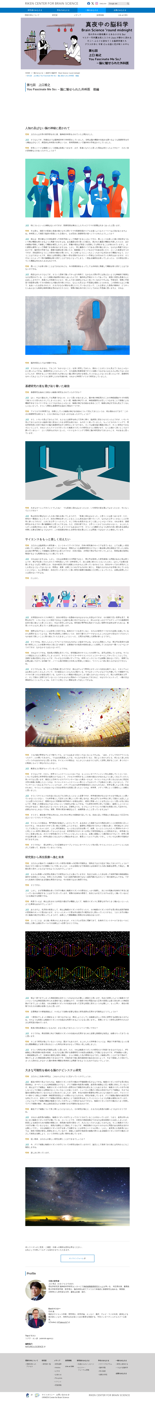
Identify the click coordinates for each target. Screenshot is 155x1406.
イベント (58, 1382)
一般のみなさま (91, 10)
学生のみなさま (63, 10)
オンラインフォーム (76, 1258)
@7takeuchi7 (62, 1322)
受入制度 (102, 1371)
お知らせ (58, 1374)
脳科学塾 (102, 1367)
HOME (27, 73)
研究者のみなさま (35, 10)
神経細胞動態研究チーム (93, 1286)
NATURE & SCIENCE (34, 1347)
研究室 (55, 15)
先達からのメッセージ (86, 1364)
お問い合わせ (61, 1395)
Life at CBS (123, 15)
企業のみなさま (120, 10)
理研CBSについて (32, 15)
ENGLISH (103, 4)
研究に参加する (122, 1364)
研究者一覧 (47, 1364)
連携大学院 (103, 1374)
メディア (77, 15)
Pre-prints (58, 1378)
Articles (57, 1367)
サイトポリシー (48, 1395)
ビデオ (57, 1371)
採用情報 (100, 15)
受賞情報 (58, 1385)
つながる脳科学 (122, 1367)
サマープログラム (105, 1364)
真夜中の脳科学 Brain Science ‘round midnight (63, 73)
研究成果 (58, 1364)
